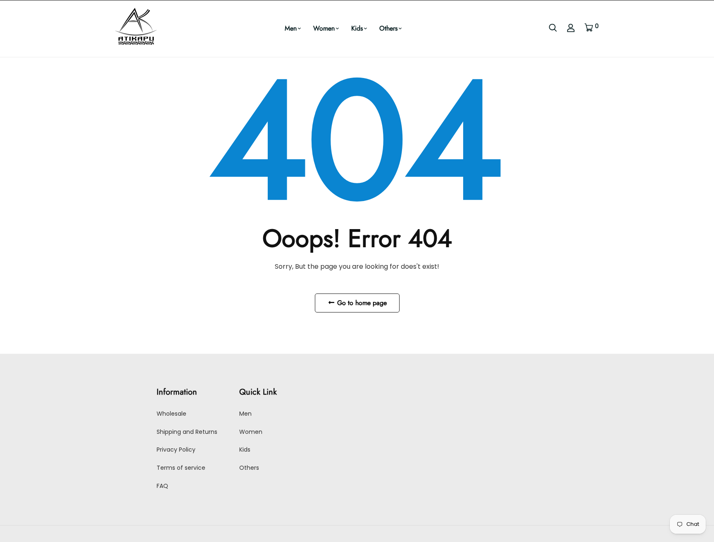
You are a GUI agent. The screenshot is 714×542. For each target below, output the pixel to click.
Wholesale (171, 413)
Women (324, 28)
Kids (357, 28)
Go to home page (361, 303)
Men (291, 28)
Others (388, 28)
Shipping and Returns (187, 432)
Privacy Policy (176, 449)
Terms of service (181, 468)
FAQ (162, 486)
